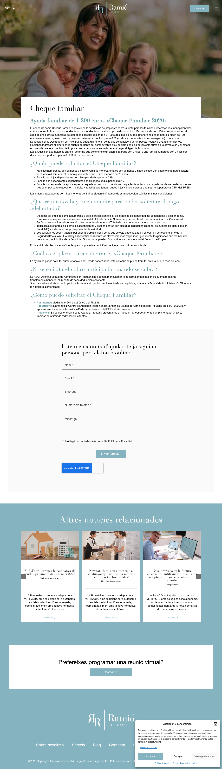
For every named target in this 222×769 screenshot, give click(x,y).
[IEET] (111, 532)
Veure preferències (205, 756)
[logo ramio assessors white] (111, 711)
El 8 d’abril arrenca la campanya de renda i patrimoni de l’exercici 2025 (49, 572)
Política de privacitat (181, 763)
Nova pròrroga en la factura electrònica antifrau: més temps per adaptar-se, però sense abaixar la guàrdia (172, 575)
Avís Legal (97, 441)
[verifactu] (172, 532)
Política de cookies (163, 763)
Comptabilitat (172, 585)
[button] (215, 724)
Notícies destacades (49, 578)
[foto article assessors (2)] (50, 532)
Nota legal (196, 763)
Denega (178, 756)
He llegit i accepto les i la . (99, 441)
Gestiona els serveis (148, 748)
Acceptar (151, 756)
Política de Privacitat (120, 441)
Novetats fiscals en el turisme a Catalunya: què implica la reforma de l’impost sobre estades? (111, 574)
